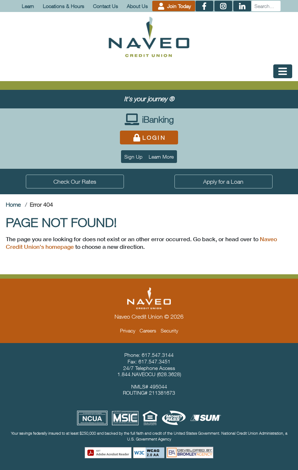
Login (154, 137)
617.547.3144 (158, 355)
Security (169, 330)
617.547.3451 (154, 361)
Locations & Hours (63, 6)
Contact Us (105, 6)
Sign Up (133, 157)
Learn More (161, 157)
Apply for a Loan (223, 181)
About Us (137, 6)
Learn (28, 6)
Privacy (127, 330)
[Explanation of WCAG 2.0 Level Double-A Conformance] (149, 452)
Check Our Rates (74, 181)
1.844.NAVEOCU (136, 374)
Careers (148, 330)
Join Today (178, 6)
